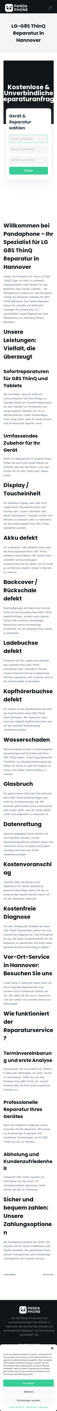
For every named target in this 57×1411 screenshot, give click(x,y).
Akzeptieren (28, 1383)
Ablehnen (28, 1391)
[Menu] (50, 8)
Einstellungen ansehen (28, 1400)
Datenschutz (31, 1407)
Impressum (43, 1407)
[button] (52, 1348)
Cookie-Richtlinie (16, 1407)
